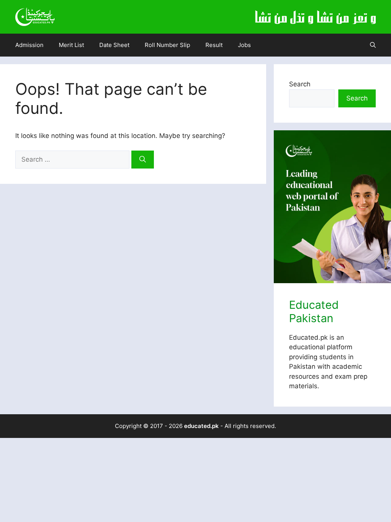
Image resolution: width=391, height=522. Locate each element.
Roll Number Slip (167, 45)
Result (214, 45)
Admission (29, 45)
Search (299, 84)
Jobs (244, 45)
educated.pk (201, 426)
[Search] (142, 160)
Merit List (71, 45)
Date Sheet (114, 45)
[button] (372, 45)
